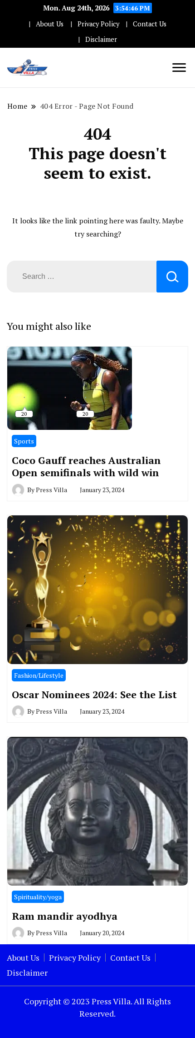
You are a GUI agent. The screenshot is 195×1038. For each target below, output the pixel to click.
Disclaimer (101, 39)
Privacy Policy (98, 24)
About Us (49, 24)
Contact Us (149, 24)
